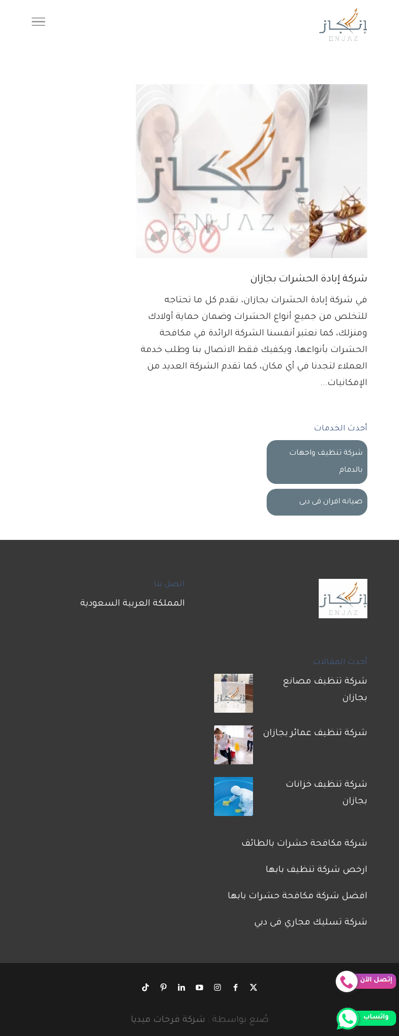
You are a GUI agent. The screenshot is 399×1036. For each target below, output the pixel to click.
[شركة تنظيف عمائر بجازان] (233, 748)
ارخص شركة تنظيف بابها (316, 870)
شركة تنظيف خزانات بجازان (326, 793)
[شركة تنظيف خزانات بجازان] (233, 800)
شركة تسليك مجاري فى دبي (310, 923)
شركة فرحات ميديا (168, 1020)
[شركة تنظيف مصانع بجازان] (233, 697)
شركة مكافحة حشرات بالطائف (304, 844)
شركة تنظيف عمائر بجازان (315, 734)
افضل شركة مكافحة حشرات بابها (297, 897)
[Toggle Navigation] (38, 24)
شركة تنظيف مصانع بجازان (325, 690)
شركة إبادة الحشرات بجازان (308, 280)
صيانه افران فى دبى (331, 502)
